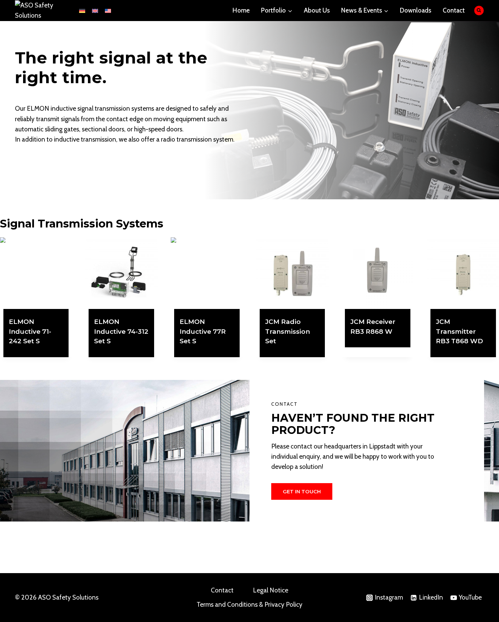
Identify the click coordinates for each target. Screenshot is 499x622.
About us (317, 10)
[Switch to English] (95, 10)
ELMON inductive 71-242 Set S (30, 331)
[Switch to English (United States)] (107, 10)
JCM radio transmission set (287, 331)
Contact (454, 10)
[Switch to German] (82, 10)
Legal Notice (270, 590)
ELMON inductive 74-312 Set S (121, 331)
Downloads (415, 10)
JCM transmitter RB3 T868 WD (459, 331)
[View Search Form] (479, 10)
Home (241, 10)
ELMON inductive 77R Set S (203, 331)
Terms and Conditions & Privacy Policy (249, 604)
